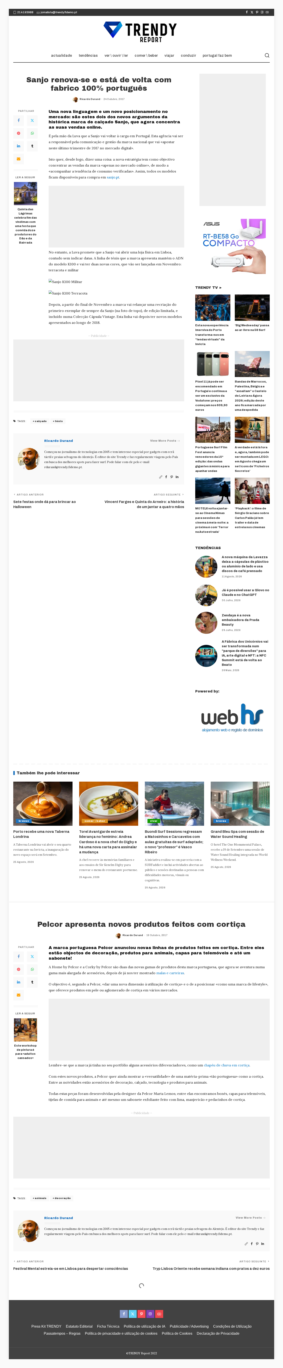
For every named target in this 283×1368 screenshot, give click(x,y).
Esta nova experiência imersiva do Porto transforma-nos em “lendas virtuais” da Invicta (211, 335)
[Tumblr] (32, 146)
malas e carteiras (170, 973)
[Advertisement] (116, 217)
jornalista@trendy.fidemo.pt (59, 12)
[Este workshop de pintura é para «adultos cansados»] (25, 1029)
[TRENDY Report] (141, 32)
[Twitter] (251, 12)
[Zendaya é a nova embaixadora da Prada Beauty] (206, 623)
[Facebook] (246, 12)
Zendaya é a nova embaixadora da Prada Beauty (240, 620)
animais (40, 1198)
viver (154, 821)
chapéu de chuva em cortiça (226, 1065)
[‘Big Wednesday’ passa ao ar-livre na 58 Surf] (252, 308)
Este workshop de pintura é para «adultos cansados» (25, 1052)
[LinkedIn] (18, 146)
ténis (59, 421)
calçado (41, 421)
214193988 (25, 12)
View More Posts (163, 440)
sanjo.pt (113, 177)
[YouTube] (267, 12)
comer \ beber (94, 821)
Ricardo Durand (90, 99)
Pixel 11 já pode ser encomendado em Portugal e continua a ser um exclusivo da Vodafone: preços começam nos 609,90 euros (211, 395)
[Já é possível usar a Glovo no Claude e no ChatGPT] (206, 595)
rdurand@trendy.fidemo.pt (63, 467)
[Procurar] (267, 55)
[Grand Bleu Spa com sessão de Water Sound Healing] (240, 804)
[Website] (160, 477)
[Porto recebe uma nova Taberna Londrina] (43, 804)
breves (24, 821)
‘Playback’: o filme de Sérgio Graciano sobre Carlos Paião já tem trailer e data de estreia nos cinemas (252, 518)
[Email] (18, 159)
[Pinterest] (257, 12)
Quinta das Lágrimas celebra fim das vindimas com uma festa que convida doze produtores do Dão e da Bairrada (25, 226)
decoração (63, 1198)
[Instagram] (262, 12)
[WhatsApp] (32, 133)
